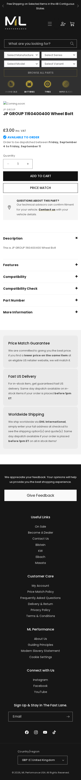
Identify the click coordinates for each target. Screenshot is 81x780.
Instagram (40, 680)
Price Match (40, 188)
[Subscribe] (67, 717)
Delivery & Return (40, 604)
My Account (40, 586)
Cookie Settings (40, 657)
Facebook (40, 686)
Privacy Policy (40, 610)
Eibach (40, 557)
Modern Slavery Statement (40, 651)
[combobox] (40, 43)
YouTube (40, 692)
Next (78, 87)
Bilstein (40, 545)
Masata (40, 563)
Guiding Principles (40, 645)
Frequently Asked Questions (40, 598)
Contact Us (40, 539)
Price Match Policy (40, 592)
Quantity (9, 156)
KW (40, 551)
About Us (40, 639)
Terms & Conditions (40, 616)
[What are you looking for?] (72, 43)
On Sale (40, 526)
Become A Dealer (40, 533)
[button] (49, 23)
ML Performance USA (33, 772)
